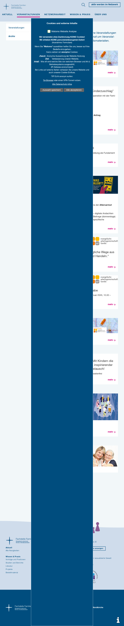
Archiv (11, 36)
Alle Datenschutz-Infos (62, 84)
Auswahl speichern (52, 90)
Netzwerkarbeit (55, 15)
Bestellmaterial (12, 573)
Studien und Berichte (14, 563)
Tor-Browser (48, 80)
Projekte (9, 569)
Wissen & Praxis (80, 15)
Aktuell (7, 15)
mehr (110, 73)
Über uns (101, 15)
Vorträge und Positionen (15, 559)
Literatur (9, 566)
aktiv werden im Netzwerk (104, 5)
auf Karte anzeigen (94, 548)
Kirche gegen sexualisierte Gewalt (97, 558)
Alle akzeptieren (74, 90)
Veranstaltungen (28, 15)
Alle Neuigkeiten (12, 551)
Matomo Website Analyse (64, 31)
